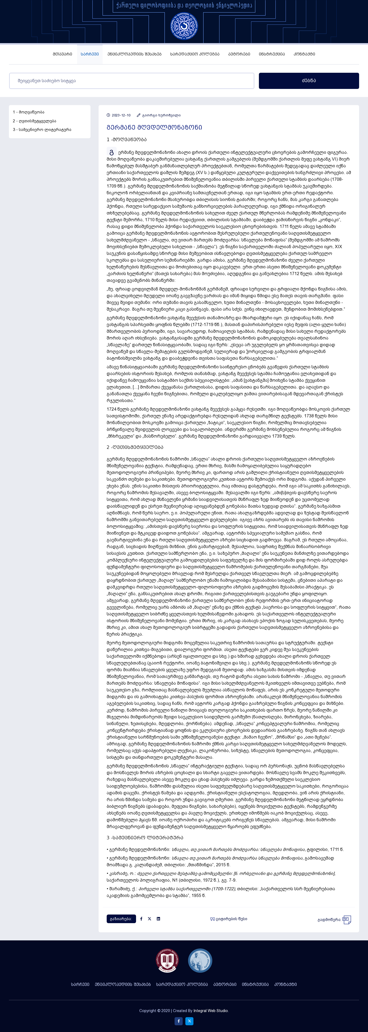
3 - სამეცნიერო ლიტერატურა (42, 129)
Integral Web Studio (210, 1011)
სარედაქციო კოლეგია (195, 54)
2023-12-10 (120, 115)
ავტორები (239, 54)
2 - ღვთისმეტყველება (34, 121)
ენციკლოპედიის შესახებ (134, 54)
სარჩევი (90, 54)
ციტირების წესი (231, 918)
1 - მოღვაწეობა (28, 112)
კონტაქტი (304, 54)
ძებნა (309, 80)
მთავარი (62, 54)
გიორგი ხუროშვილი (161, 115)
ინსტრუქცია (272, 54)
